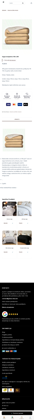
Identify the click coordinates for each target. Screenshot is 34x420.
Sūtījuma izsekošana (8, 365)
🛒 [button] (12, 223)
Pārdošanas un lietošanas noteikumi (12, 342)
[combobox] (15, 3)
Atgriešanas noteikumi (8, 370)
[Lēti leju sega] (24, 209)
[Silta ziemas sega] (9, 238)
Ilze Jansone (13, 60)
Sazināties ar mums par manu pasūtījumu (14, 304)
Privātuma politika (7, 337)
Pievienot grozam (18, 413)
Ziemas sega (9, 219)
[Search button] (23, 3)
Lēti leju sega (24, 219)
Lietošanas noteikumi (8, 367)
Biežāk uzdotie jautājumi (9, 362)
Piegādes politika (7, 334)
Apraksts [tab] (17, 119)
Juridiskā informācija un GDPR (10, 345)
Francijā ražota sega (24, 248)
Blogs (3, 332)
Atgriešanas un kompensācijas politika (13, 340)
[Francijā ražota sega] (24, 238)
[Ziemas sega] (9, 209)
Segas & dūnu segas (16, 112)
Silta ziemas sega (9, 248)
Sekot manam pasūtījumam (10, 301)
